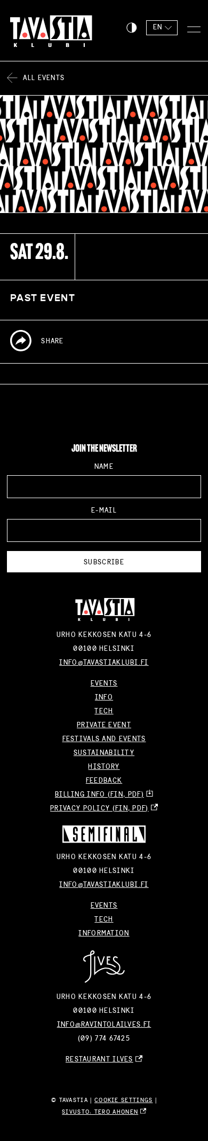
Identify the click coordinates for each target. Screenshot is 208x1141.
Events (104, 683)
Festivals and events (104, 739)
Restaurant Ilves (99, 1059)
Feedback (104, 780)
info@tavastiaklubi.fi (103, 662)
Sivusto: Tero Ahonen (100, 1111)
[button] (131, 27)
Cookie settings (123, 1100)
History (103, 766)
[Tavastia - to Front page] (46, 31)
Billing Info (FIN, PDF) (99, 794)
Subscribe (104, 562)
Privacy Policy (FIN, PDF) (99, 808)
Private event (104, 725)
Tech (103, 711)
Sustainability (104, 753)
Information (103, 933)
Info (104, 697)
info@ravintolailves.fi (104, 1024)
